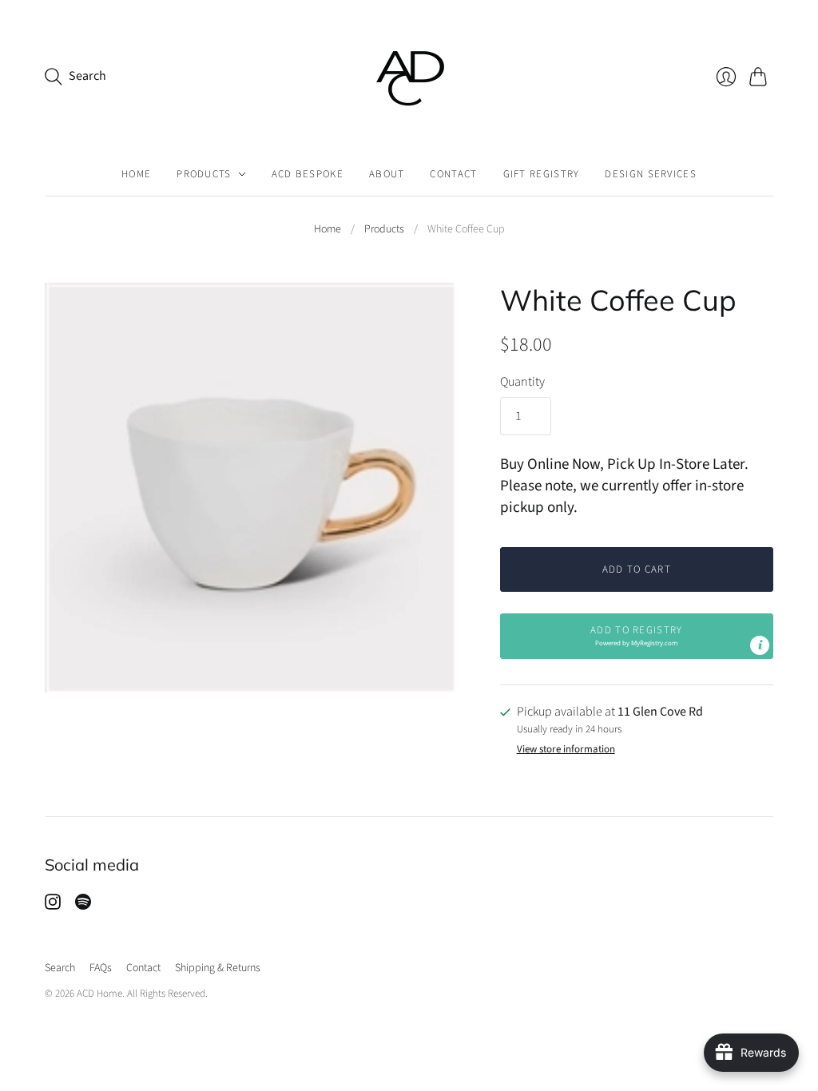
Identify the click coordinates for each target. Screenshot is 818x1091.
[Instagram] (53, 905)
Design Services (651, 174)
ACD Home (99, 993)
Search (60, 968)
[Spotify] (83, 905)
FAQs (100, 968)
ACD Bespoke (307, 174)
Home (136, 174)
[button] (636, 635)
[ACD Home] (409, 76)
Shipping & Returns (217, 968)
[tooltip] (759, 645)
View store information (566, 750)
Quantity (522, 382)
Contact (453, 174)
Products (204, 174)
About (387, 174)
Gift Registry (541, 174)
